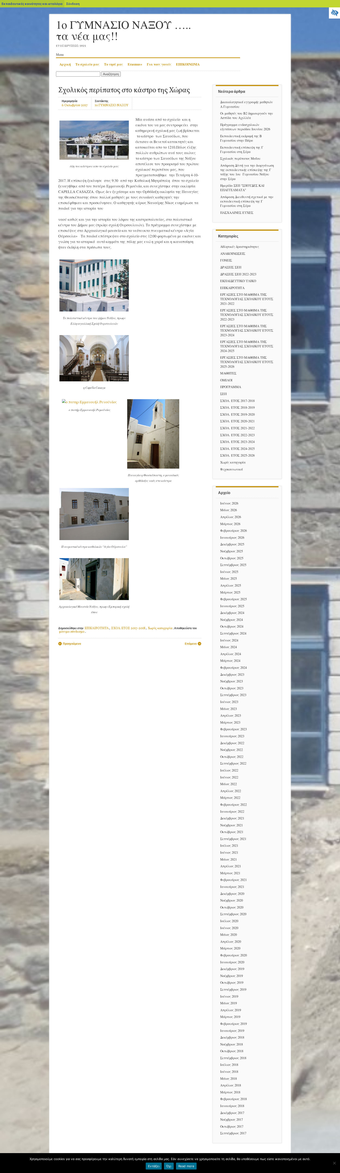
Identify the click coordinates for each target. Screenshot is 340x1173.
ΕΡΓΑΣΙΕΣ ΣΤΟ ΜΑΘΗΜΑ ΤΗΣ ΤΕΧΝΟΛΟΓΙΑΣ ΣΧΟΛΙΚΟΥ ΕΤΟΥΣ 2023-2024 (246, 330)
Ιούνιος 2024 (229, 640)
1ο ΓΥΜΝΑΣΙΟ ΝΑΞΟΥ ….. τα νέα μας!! (123, 30)
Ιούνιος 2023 (229, 702)
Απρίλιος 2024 (230, 654)
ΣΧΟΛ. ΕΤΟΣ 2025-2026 (237, 455)
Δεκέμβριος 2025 (232, 544)
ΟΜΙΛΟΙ (226, 380)
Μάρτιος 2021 (230, 873)
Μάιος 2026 (228, 510)
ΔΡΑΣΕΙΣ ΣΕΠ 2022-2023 (238, 274)
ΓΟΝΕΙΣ (226, 260)
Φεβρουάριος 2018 (233, 1099)
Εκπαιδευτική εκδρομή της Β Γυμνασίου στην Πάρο (241, 138)
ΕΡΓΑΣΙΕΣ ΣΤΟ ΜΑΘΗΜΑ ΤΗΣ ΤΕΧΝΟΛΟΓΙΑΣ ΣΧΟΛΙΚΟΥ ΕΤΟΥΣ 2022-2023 (246, 314)
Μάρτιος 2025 (230, 592)
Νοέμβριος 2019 (231, 976)
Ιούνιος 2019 (229, 996)
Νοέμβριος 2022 (231, 749)
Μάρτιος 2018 (230, 1092)
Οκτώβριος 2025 (231, 558)
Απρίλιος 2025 (230, 585)
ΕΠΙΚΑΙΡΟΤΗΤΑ (97, 628)
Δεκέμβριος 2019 (232, 969)
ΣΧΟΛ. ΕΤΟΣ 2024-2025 (237, 448)
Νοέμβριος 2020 (231, 900)
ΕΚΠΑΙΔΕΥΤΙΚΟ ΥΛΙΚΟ (238, 281)
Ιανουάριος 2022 (232, 811)
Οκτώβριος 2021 (231, 832)
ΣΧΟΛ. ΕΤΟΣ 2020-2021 (237, 421)
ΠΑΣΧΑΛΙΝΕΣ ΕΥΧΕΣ (236, 212)
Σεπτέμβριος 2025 (233, 565)
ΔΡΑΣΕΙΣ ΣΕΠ (230, 267)
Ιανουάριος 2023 (232, 736)
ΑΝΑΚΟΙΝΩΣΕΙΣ (232, 253)
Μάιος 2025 (228, 578)
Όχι (168, 1166)
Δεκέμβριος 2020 (232, 893)
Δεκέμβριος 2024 (232, 612)
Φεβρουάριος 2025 (233, 599)
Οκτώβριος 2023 (231, 688)
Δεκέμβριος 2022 (232, 743)
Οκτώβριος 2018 (231, 1051)
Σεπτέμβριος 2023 (233, 695)
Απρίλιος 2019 (230, 1010)
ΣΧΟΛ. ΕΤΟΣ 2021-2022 (237, 428)
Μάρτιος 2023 (230, 722)
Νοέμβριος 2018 (231, 1044)
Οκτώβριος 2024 (231, 626)
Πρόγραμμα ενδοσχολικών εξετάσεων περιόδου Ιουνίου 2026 (245, 126)
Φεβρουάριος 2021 (233, 879)
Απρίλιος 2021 (230, 866)
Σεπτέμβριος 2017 (233, 1133)
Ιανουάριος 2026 (232, 537)
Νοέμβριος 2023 (231, 681)
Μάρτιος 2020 (230, 948)
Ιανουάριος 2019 (232, 1030)
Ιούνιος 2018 (229, 1071)
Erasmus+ (135, 64)
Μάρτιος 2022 (230, 797)
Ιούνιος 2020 (229, 928)
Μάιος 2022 (228, 784)
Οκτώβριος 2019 (231, 982)
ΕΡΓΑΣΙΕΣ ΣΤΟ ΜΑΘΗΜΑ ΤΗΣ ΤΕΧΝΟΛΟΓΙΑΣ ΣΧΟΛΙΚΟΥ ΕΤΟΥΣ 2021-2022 (246, 298)
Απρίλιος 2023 (230, 715)
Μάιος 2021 (228, 859)
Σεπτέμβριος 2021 (233, 839)
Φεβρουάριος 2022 (233, 804)
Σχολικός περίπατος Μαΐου (240, 158)
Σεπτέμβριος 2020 (233, 914)
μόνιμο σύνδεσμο (71, 632)
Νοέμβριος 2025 (231, 551)
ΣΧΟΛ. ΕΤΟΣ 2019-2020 (237, 414)
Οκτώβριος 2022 (231, 756)
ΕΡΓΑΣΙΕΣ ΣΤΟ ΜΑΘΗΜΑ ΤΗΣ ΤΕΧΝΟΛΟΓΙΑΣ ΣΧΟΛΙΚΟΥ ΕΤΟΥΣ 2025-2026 (246, 361)
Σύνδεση (73, 4)
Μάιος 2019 (228, 1003)
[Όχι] (334, 1163)
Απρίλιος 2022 (230, 791)
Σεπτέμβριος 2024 (233, 633)
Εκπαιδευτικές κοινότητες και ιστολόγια (32, 4)
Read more (186, 1166)
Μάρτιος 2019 (230, 1016)
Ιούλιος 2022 (229, 770)
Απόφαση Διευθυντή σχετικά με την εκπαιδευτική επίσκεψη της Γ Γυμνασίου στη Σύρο (246, 201)
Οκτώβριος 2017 (231, 1126)
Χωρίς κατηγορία (160, 628)
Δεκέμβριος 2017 (232, 1113)
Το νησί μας (113, 64)
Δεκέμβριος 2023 (232, 674)
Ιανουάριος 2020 (232, 962)
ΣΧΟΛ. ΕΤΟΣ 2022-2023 (237, 435)
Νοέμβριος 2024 (231, 619)
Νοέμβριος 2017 (231, 1119)
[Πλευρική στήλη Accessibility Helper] (334, 13)
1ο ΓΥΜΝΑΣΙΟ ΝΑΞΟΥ (111, 105)
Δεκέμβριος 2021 (232, 818)
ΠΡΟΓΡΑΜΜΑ (230, 387)
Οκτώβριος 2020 (231, 907)
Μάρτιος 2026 (230, 524)
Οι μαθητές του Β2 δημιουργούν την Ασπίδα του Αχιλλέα (246, 115)
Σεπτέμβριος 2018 (233, 1058)
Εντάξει (153, 1166)
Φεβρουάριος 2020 (233, 955)
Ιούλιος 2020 (229, 921)
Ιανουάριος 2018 (232, 1106)
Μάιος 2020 (228, 934)
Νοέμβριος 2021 (231, 825)
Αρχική (65, 64)
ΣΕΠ (223, 394)
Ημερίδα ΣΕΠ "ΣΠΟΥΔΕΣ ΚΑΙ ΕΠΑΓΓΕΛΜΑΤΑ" (242, 187)
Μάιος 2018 (228, 1078)
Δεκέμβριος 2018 (232, 1037)
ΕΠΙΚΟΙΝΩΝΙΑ (188, 64)
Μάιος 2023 (228, 708)
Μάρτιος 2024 (230, 660)
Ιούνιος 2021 (229, 852)
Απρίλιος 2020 (230, 941)
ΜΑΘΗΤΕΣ (228, 373)
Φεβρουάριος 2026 (233, 530)
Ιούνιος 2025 (229, 571)
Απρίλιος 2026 (230, 517)
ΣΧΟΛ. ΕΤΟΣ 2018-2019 (237, 407)
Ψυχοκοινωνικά (231, 469)
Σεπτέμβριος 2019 (233, 989)
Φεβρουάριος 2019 (233, 1023)
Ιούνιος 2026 (229, 503)
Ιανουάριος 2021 (232, 886)
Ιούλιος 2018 (229, 1064)
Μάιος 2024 (228, 647)
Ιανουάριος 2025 (232, 606)
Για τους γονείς (159, 64)
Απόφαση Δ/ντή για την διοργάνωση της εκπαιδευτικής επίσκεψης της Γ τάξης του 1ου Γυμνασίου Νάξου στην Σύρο (247, 172)
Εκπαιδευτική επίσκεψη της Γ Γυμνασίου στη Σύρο (241, 149)
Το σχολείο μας (87, 64)
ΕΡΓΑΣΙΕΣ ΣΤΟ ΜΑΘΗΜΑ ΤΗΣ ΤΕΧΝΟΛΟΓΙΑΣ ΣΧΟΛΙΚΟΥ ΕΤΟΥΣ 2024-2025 (246, 346)
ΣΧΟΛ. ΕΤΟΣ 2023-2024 (237, 441)
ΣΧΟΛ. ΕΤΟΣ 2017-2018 (128, 628)
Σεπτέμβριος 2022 (233, 763)
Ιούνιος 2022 (229, 777)
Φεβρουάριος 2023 (233, 729)
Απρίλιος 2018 (230, 1085)
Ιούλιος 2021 (229, 845)
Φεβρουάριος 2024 (233, 667)
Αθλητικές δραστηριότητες (239, 246)
